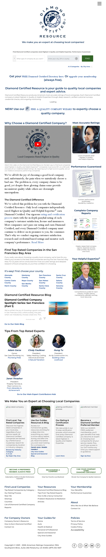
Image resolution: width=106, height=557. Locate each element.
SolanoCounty (59, 282)
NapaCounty (27, 281)
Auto (39, 447)
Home (33, 447)
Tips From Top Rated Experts (50, 493)
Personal (34, 449)
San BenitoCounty (26, 285)
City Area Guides (37, 452)
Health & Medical (45, 527)
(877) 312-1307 (55, 548)
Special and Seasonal (39, 454)
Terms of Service (78, 521)
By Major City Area (13, 456)
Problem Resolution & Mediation (51, 499)
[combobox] (30, 58)
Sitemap (8, 499)
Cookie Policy (76, 527)
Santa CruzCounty (61, 276)
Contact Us (75, 508)
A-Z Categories (73, 66)
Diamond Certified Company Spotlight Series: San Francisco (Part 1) (24, 303)
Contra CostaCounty (10, 282)
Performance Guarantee (81, 493)
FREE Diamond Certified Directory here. (43, 76)
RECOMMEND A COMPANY (53, 471)
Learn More (60, 456)
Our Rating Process (13, 493)
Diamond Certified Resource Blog (52, 490)
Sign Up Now (86, 456)
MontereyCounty (26, 276)
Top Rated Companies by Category (19, 490)
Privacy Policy (77, 524)
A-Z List (9, 454)
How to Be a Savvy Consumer (50, 496)
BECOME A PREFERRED (20, 471)
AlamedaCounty (8, 276)
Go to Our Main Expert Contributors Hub (36, 394)
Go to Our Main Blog (14, 324)
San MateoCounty (43, 282)
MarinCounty (10, 286)
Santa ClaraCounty (44, 287)
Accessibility (77, 530)
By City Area (85, 66)
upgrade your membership (83, 76)
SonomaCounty (59, 287)
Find (87, 58)
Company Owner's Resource (17, 521)
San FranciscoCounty (45, 276)
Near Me (8, 496)
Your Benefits (76, 490)
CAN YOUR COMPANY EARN (86, 470)
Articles (41, 502)
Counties (8, 502)
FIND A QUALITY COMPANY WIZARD (51, 109)
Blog (32, 456)
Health (44, 447)
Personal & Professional (48, 530)
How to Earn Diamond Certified (18, 524)
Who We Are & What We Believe (84, 506)
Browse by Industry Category (13, 451)
